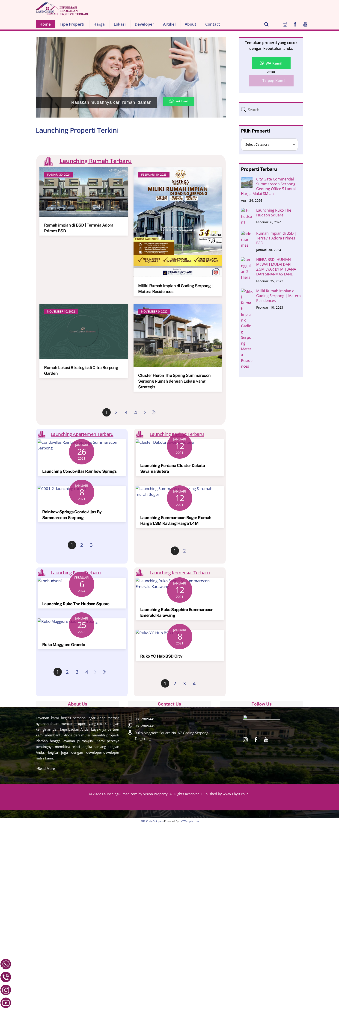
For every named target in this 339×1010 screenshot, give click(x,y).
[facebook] (295, 23)
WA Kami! (182, 101)
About (190, 24)
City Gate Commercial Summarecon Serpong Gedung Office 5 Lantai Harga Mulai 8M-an (268, 186)
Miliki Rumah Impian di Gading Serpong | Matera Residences (278, 296)
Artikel (169, 24)
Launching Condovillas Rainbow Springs (79, 471)
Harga (99, 24)
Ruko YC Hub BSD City (161, 656)
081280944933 (147, 719)
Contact (212, 24)
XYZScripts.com (190, 821)
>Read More (45, 768)
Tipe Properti (72, 24)
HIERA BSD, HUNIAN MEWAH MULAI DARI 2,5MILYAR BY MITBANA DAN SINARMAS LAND (276, 267)
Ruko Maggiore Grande (63, 644)
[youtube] (305, 23)
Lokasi (120, 24)
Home (43, 24)
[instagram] (285, 23)
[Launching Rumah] (62, 12)
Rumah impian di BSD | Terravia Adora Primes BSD (276, 238)
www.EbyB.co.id (236, 793)
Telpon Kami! (273, 80)
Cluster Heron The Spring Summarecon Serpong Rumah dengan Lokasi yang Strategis (174, 381)
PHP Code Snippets (152, 821)
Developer (144, 24)
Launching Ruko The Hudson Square (76, 603)
